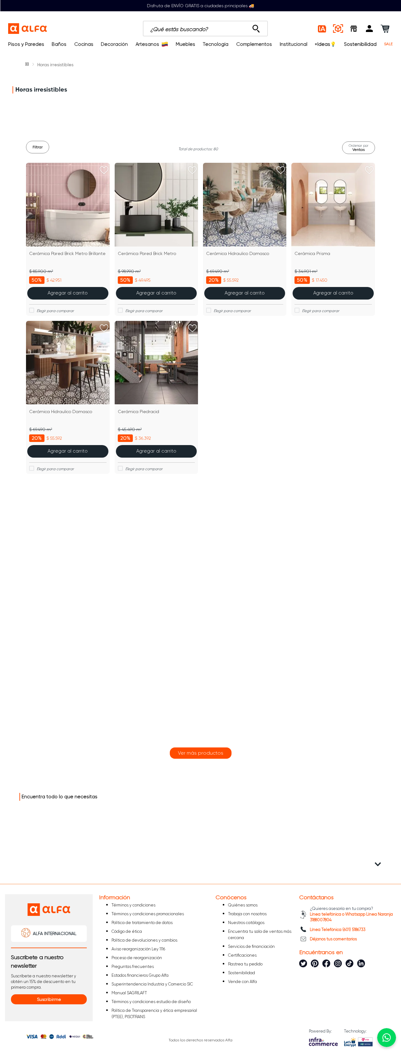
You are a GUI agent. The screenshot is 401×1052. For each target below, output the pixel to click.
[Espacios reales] (338, 28)
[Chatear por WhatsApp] (386, 1037)
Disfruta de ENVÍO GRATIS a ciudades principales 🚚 (200, 5)
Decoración (114, 44)
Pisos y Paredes (26, 44)
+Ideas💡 (325, 44)
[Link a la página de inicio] (27, 64)
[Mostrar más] (201, 753)
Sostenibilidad (360, 44)
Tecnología (215, 44)
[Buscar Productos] (256, 27)
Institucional (293, 44)
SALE (388, 44)
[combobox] (205, 28)
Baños (59, 44)
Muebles (185, 44)
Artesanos (147, 44)
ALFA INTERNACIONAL (54, 933)
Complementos (254, 44)
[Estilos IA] (322, 28)
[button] (369, 28)
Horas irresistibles (55, 64)
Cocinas (83, 44)
